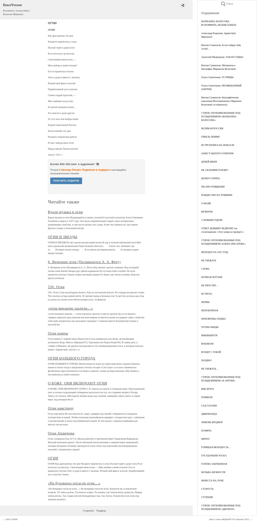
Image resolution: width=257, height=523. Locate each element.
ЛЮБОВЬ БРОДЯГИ (212, 422)
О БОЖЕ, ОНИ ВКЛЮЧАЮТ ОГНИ (77, 383)
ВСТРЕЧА (206, 293)
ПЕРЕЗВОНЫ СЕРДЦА (213, 318)
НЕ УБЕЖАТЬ (208, 260)
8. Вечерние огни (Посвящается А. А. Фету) (84, 261)
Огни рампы (58, 333)
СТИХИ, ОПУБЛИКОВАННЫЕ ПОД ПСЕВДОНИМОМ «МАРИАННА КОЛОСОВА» (220, 116)
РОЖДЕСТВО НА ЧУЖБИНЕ (216, 194)
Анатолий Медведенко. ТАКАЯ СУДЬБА (222, 56)
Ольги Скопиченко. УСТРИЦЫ (217, 77)
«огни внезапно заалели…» (70, 308)
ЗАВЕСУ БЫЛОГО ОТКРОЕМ (217, 153)
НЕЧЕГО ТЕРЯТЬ (210, 178)
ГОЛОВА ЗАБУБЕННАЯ (214, 463)
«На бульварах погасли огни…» (74, 483)
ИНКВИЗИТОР (209, 335)
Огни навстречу (61, 408)
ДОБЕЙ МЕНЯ (209, 161)
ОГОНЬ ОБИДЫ (209, 326)
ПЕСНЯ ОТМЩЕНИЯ (213, 186)
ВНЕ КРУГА (207, 388)
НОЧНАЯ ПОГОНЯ (211, 277)
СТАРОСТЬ (207, 488)
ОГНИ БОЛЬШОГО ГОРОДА (71, 358)
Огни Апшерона (61, 433)
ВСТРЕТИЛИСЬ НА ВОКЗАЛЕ (217, 144)
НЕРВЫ (205, 302)
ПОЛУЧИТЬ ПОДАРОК (66, 180)
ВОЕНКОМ (207, 343)
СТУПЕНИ (207, 497)
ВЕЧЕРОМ (207, 211)
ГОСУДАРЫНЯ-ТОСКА (214, 455)
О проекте (88, 510)
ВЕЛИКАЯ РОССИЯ (212, 128)
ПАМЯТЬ (206, 430)
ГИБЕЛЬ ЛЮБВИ (210, 136)
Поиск (226, 4)
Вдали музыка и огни (65, 211)
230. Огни (56, 286)
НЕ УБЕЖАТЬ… (209, 368)
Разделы (101, 510)
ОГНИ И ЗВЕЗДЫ (62, 236)
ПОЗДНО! (206, 360)
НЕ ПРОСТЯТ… (209, 285)
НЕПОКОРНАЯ (209, 310)
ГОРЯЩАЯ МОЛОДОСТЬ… (216, 447)
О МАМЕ (206, 203)
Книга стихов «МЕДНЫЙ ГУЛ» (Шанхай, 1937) (229, 519)
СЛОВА (205, 268)
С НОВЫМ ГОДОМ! (212, 219)
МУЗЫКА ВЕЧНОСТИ (213, 472)
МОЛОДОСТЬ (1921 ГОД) (214, 252)
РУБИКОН (207, 397)
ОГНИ (53, 458)
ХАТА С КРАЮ (12, 519)
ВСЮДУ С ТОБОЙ (211, 351)
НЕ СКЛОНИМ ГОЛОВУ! (214, 169)
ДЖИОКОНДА (209, 413)
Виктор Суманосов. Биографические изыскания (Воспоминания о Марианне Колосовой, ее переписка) (221, 101)
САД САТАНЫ (209, 405)
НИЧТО (205, 438)
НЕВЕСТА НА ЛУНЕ (212, 480)
